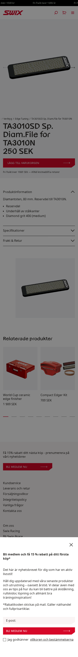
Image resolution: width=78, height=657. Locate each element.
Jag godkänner (40, 640)
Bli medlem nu (16, 631)
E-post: (11, 621)
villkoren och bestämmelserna (51, 640)
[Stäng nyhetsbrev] (71, 545)
